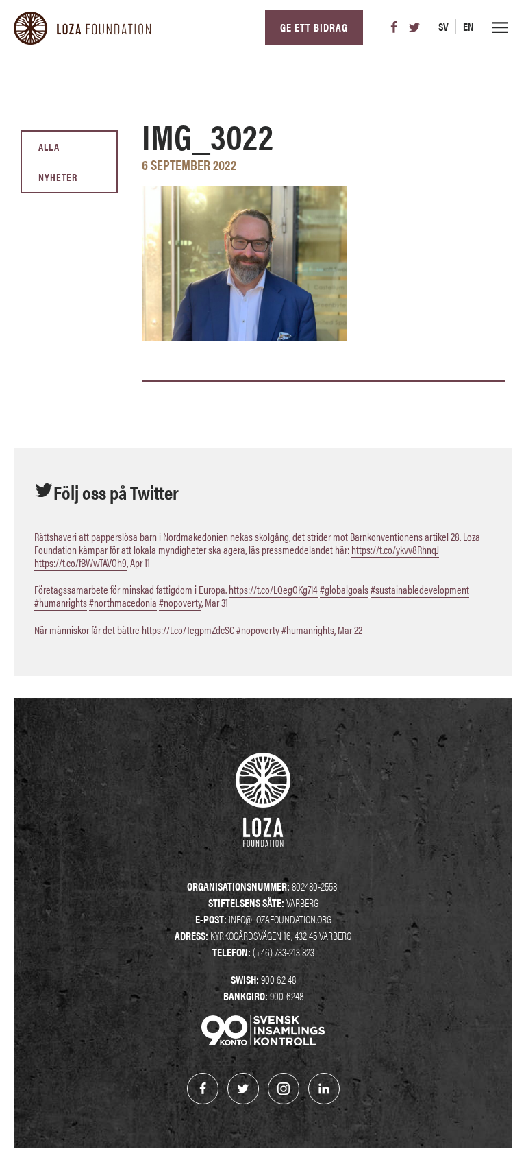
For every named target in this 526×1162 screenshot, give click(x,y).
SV (443, 26)
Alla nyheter (57, 161)
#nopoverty (180, 602)
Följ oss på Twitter (116, 491)
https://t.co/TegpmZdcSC (188, 630)
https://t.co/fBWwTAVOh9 (80, 562)
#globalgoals (344, 589)
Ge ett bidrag (314, 27)
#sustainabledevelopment (420, 589)
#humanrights (60, 602)
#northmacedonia (123, 602)
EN (468, 26)
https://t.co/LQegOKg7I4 (273, 589)
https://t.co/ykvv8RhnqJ (395, 549)
